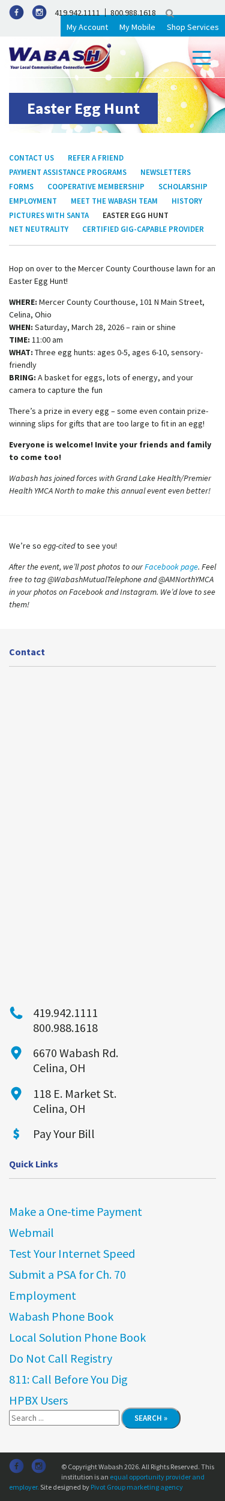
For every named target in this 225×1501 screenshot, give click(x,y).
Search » (150, 1418)
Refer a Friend (96, 158)
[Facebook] (16, 12)
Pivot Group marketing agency (137, 1486)
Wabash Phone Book (61, 1316)
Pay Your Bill (64, 1133)
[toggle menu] (201, 58)
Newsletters (165, 172)
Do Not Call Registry (60, 1358)
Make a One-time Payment (75, 1211)
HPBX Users (38, 1400)
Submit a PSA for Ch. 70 (67, 1274)
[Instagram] (39, 12)
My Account (87, 27)
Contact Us (31, 158)
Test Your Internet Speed (72, 1253)
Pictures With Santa (49, 215)
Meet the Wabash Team (114, 201)
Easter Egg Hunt (136, 215)
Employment (33, 201)
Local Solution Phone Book (77, 1337)
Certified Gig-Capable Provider (143, 229)
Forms (21, 186)
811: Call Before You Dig (68, 1379)
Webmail (31, 1232)
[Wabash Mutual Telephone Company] (60, 57)
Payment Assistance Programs (68, 172)
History (187, 201)
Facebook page (171, 566)
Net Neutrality (38, 229)
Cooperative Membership (96, 186)
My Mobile (137, 27)
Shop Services (193, 27)
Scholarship (183, 186)
